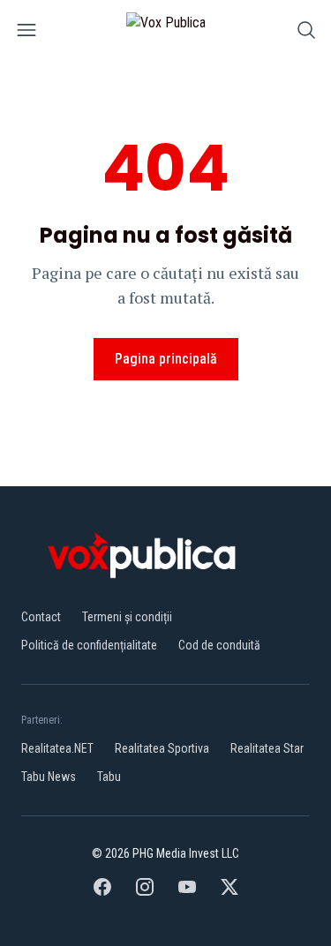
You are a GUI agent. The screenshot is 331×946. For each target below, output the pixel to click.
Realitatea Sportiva (162, 748)
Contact (41, 617)
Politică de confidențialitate (89, 645)
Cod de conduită (219, 645)
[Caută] (306, 33)
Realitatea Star (267, 748)
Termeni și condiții (127, 617)
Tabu (109, 777)
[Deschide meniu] (26, 33)
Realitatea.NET (57, 748)
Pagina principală (166, 358)
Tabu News (48, 777)
